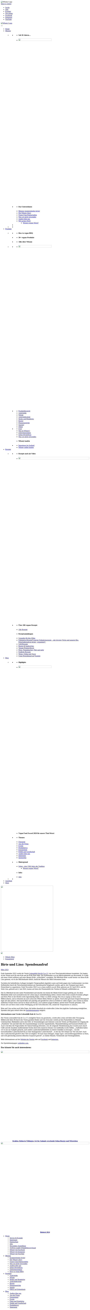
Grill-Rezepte (23, 644)
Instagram (8, 17)
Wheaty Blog (9, 957)
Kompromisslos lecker (17, 1258)
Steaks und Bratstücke (26, 419)
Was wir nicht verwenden (27, 217)
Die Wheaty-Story (24, 213)
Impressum (13, 1240)
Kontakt (8, 11)
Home (7, 29)
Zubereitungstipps (24, 433)
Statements (22, 856)
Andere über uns (24, 219)
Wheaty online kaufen (26, 447)
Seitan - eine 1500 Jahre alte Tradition (31, 866)
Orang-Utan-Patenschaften (27, 215)
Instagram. (54, 1039)
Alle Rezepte (22, 629)
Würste (20, 415)
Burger (20, 421)
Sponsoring (22, 858)
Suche (7, 7)
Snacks (12, 1287)
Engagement (22, 850)
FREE (20, 427)
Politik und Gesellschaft (26, 852)
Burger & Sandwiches (26, 646)
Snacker (21, 425)
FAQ (20, 429)
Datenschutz (14, 1242)
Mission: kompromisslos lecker (29, 211)
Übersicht (21, 842)
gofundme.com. (23, 1043)
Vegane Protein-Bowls (26, 648)
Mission (8, 31)
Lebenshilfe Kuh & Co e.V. (38, 973)
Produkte (8, 229)
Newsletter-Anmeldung (18, 1246)
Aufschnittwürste (24, 417)
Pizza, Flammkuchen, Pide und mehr (31, 650)
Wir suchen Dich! (24, 221)
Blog (7, 658)
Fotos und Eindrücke (17, 1301)
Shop (7, 883)
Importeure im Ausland (26, 445)
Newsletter (9, 13)
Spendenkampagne (32, 1010)
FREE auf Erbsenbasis (17, 1289)
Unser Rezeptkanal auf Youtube (29, 656)
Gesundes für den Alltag (26, 638)
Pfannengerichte (24, 423)
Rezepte (8, 449)
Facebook (8, 15)
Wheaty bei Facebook (17, 1250)
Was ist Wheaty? (24, 431)
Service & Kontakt (16, 1238)
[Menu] (2, 25)
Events (20, 846)
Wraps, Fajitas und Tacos (27, 654)
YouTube (8, 19)
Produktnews (23, 848)
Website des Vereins (27, 1039)
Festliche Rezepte (24, 652)
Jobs (6, 9)
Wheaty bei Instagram (17, 1252)
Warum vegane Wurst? (31, 223)
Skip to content (6, 4)
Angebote (8, 881)
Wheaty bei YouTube (17, 1254)
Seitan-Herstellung (24, 435)
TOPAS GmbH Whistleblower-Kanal (23, 1248)
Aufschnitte (22, 413)
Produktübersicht (24, 411)
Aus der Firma (23, 844)
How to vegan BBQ (17, 1272)
